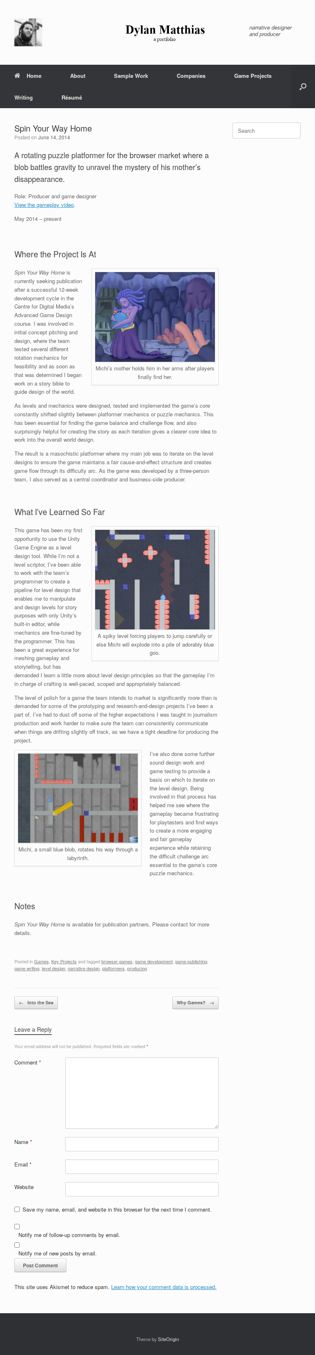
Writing (23, 97)
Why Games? (195, 1002)
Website (24, 1187)
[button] (303, 86)
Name (23, 1142)
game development (154, 961)
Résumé (72, 97)
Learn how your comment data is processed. (164, 1287)
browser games (116, 961)
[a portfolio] (126, 32)
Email (23, 1164)
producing (137, 968)
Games (41, 961)
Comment (27, 1062)
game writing (26, 968)
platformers (113, 968)
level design (53, 968)
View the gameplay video (44, 205)
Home (34, 75)
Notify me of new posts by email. (57, 1253)
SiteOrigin (168, 1339)
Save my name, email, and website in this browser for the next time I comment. (117, 1209)
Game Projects (253, 75)
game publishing (191, 961)
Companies (191, 75)
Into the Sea (36, 1002)
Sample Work (131, 75)
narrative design (84, 968)
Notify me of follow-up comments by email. (69, 1235)
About (77, 75)
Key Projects (64, 961)
